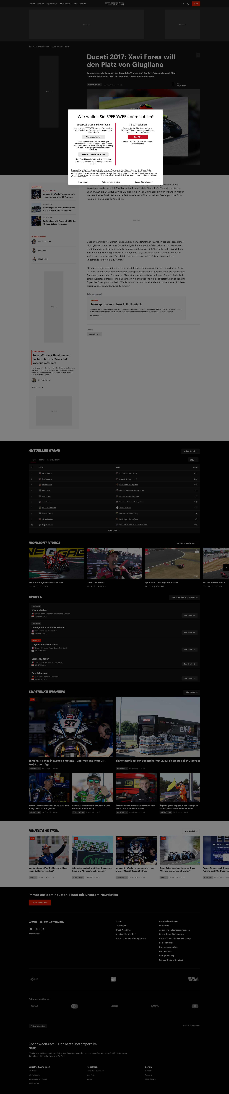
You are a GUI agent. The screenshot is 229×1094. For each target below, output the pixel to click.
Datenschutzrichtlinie (111, 182)
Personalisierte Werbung (93, 154)
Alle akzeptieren (93, 137)
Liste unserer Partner (138, 175)
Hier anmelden (137, 144)
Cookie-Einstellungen (143, 182)
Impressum (83, 182)
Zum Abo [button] (138, 137)
